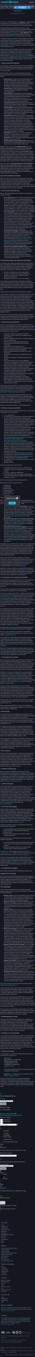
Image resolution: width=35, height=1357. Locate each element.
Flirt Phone (4, 1236)
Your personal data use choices (24, 456)
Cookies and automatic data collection (20, 515)
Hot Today (4, 1268)
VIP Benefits (4, 1298)
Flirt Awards (4, 1257)
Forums (3, 1283)
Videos (3, 1266)
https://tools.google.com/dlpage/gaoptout (15, 440)
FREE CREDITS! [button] (22, 7)
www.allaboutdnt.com (6, 804)
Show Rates (4, 1228)
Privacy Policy (4, 1340)
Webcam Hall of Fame (7, 1261)
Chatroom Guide (5, 1286)
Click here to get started (7, 1324)
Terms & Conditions (17, 1342)
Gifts (2, 1302)
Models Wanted (5, 1250)
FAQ (2, 1288)
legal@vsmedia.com (11, 390)
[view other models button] (10, 2)
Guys (6, 7)
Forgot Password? (6, 1290)
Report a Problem (6, 1280)
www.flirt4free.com (15, 32)
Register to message (5, 1113)
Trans (11, 7)
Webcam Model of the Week (8, 1253)
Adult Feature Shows (6, 1254)
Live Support (4, 1282)
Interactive (4, 1231)
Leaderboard (4, 1271)
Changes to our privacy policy (17, 55)
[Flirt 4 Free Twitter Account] (13, 1332)
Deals (2, 1241)
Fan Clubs (3, 1233)
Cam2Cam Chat (5, 1230)
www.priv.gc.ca (16, 681)
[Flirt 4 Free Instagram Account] (17, 1332)
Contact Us (4, 1291)
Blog (2, 1242)
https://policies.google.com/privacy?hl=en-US (16, 437)
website (23, 565)
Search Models (5, 1251)
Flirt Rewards (4, 1300)
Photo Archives (5, 1256)
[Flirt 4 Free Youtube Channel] (20, 1332)
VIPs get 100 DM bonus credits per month (11, 1115)
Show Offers (4, 1239)
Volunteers (4, 1274)
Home (2, 1225)
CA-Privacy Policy (13, 1340)
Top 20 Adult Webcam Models (9, 1248)
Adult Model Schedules (7, 1234)
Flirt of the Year (5, 1259)
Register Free (4, 1226)
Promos (3, 1238)
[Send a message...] (17, 1193)
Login (2, 1297)
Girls (2, 7)
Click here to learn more (7, 1311)
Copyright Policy (22, 1340)
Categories (4, 1273)
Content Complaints (6, 1342)
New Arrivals (4, 1270)
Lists (2, 1285)
